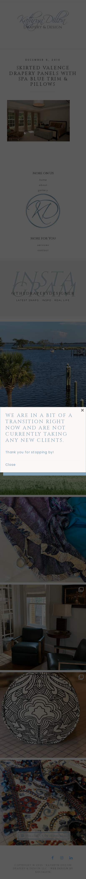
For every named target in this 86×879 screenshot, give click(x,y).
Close (10, 464)
